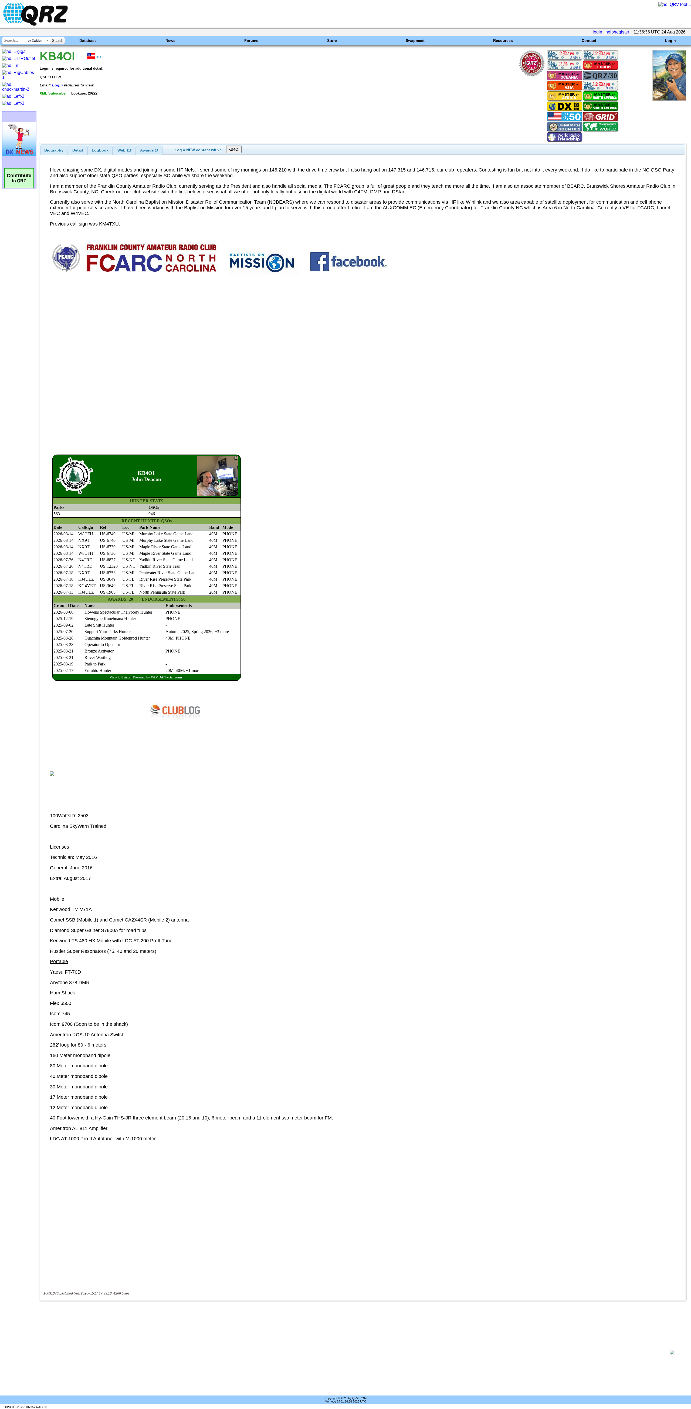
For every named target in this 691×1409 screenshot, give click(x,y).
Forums (251, 40)
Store (332, 40)
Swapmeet (415, 40)
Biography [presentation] (53, 150)
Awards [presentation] (149, 150)
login (597, 32)
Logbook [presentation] (100, 150)
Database (88, 40)
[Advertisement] (352, 1352)
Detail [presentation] (77, 150)
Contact (589, 40)
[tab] (53, 150)
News (170, 40)
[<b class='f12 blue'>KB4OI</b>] (669, 99)
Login (670, 40)
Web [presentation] (124, 150)
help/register (617, 32)
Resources (503, 40)
